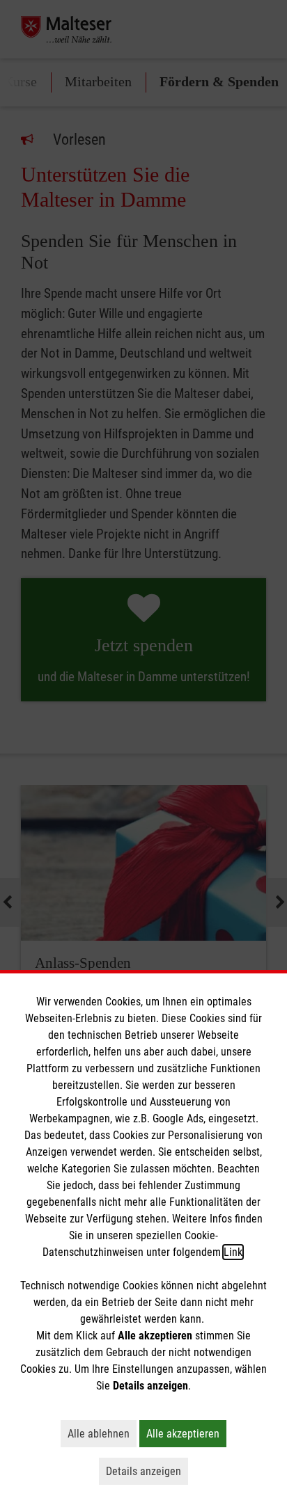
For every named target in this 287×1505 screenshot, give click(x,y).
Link (233, 1252)
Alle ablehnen (102, 1433)
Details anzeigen (147, 1471)
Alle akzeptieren (186, 1433)
